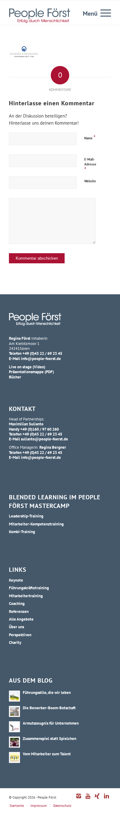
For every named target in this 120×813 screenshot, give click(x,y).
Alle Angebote (21, 619)
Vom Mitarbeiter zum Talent (47, 753)
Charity (15, 642)
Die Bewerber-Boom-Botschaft (49, 707)
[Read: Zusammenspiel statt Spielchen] (14, 742)
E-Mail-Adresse (90, 165)
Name (89, 137)
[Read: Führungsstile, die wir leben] (14, 696)
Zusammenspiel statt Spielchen (49, 738)
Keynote (16, 580)
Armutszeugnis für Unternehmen (51, 723)
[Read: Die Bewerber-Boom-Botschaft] (14, 711)
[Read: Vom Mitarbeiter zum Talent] (14, 757)
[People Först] (39, 15)
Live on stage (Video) (27, 366)
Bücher (15, 376)
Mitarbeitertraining (26, 595)
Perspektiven (20, 634)
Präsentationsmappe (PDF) (31, 371)
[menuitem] (102, 12)
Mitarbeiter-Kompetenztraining (36, 523)
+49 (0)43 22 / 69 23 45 (42, 353)
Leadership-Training (26, 515)
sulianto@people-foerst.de (44, 438)
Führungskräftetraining (29, 587)
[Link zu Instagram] (78, 799)
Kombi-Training (22, 531)
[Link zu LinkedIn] (106, 799)
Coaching (17, 603)
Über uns (16, 626)
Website (90, 181)
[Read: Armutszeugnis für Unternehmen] (14, 726)
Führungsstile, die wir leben (47, 692)
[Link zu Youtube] (88, 799)
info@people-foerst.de (41, 358)
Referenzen (19, 611)
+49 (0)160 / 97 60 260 (39, 429)
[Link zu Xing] (97, 799)
